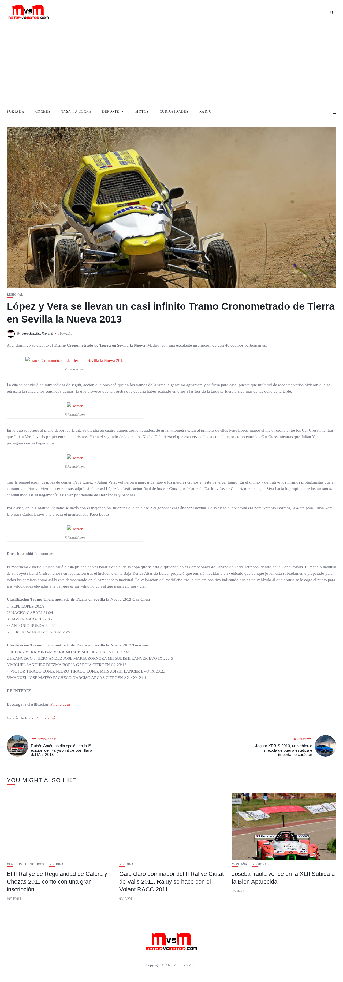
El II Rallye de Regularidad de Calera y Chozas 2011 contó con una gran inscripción (57, 881)
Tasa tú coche (76, 111)
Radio (205, 111)
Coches (43, 111)
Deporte (110, 111)
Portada (16, 111)
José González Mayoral (37, 333)
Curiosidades (174, 111)
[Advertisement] (171, 64)
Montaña (239, 864)
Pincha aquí (60, 704)
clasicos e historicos (25, 864)
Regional (15, 294)
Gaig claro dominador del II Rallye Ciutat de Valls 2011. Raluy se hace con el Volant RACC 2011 (171, 881)
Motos (142, 111)
